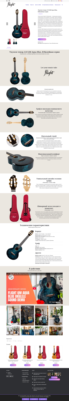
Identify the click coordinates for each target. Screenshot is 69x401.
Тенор (50, 43)
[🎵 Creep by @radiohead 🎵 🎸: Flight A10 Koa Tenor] (52, 374)
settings (47, 396)
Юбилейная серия (55, 43)
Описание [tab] (9, 47)
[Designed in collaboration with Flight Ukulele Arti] (59, 374)
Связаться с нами (26, 374)
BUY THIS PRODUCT (42, 39)
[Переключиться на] (58, 0)
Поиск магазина (25, 372)
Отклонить (34, 399)
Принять (25, 399)
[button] (62, 5)
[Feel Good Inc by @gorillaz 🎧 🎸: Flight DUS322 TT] (56, 374)
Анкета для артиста (26, 380)
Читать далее (13, 365)
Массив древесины (45, 43)
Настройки (43, 399)
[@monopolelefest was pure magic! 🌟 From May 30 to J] (49, 374)
